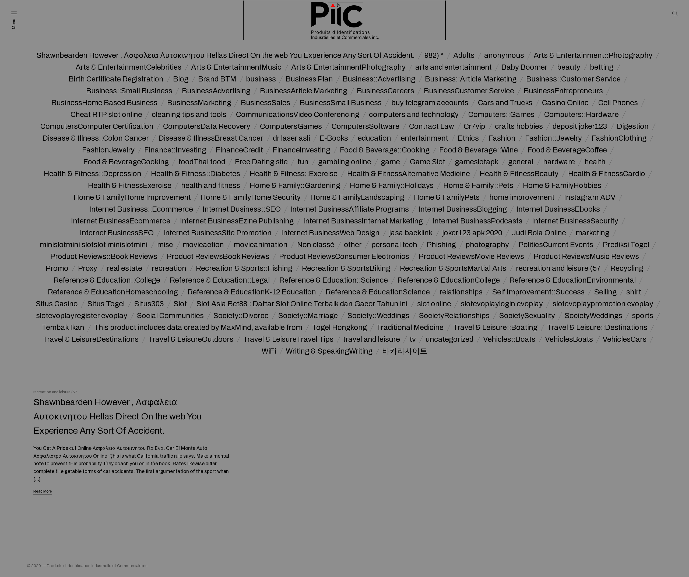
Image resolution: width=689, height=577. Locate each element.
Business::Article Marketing (470, 79)
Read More (42, 491)
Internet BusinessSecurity (575, 221)
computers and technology (414, 115)
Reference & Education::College (107, 280)
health (595, 162)
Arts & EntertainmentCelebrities (128, 67)
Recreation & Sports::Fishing (244, 268)
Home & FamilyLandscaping (357, 197)
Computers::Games (501, 115)
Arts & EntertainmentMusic (236, 67)
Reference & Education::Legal (220, 280)
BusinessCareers (385, 91)
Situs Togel (106, 304)
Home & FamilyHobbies (562, 185)
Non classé (315, 245)
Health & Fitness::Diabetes (195, 174)
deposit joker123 (580, 126)
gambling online (344, 162)
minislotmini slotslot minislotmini (93, 245)
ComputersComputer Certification (96, 126)
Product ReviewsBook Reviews (218, 256)
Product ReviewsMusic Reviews (586, 256)
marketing (592, 233)
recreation (169, 268)
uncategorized (449, 339)
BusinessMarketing (199, 103)
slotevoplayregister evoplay (81, 316)
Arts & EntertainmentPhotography (348, 67)
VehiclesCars (624, 339)
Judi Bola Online (539, 233)
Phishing (441, 245)
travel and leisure (371, 339)
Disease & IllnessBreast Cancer (211, 138)
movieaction (203, 245)
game (390, 162)
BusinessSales (265, 103)
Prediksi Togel (626, 245)
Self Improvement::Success (538, 292)
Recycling (626, 268)
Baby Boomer (524, 67)
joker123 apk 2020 (472, 233)
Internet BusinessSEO (117, 233)
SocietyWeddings (593, 316)
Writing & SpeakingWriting (329, 351)
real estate (124, 268)
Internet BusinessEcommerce (120, 221)
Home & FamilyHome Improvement (132, 197)
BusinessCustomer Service (469, 91)
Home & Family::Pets (478, 185)
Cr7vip (474, 126)
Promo (57, 268)
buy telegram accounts (429, 103)
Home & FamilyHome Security (251, 197)
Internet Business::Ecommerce (141, 209)
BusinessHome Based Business (104, 103)
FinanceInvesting (301, 150)
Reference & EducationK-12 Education (252, 292)
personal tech (394, 245)
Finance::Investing (175, 150)
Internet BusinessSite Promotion (217, 233)
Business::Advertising (379, 79)
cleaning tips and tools (189, 115)
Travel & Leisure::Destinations (597, 327)
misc (165, 245)
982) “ (434, 55)
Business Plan (309, 79)
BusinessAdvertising (216, 91)
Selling (605, 292)
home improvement (521, 197)
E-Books (334, 138)
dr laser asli (291, 138)
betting (601, 67)
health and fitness (210, 185)
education (374, 138)
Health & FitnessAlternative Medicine (408, 174)
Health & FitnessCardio (606, 174)
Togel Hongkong (339, 327)
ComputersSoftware (365, 126)
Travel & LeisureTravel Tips (288, 339)
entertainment (424, 138)
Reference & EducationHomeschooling (113, 292)
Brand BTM (217, 79)
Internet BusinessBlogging (463, 209)
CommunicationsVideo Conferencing (297, 115)
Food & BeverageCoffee (567, 150)
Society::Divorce (241, 316)
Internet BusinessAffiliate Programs (349, 209)
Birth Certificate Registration (116, 79)
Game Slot (427, 162)
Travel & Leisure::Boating (495, 327)
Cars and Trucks (505, 103)
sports (642, 316)
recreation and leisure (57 (558, 268)
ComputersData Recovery (206, 126)
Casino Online (565, 103)
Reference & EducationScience (378, 292)
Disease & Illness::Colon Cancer (96, 138)
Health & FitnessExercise (129, 185)
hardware (559, 162)
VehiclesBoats (569, 339)
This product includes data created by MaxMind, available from (198, 327)
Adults (463, 55)
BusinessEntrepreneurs (563, 91)
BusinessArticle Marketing (303, 91)
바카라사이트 (404, 351)
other (353, 245)
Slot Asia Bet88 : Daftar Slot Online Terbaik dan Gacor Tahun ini (301, 304)
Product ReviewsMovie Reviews (471, 256)
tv (413, 339)
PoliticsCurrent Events (556, 245)
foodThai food (201, 162)
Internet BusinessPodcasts (477, 221)
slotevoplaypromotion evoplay (603, 304)
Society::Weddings (378, 316)
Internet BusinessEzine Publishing (237, 221)
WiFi (269, 351)
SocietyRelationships (454, 316)
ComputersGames (291, 126)
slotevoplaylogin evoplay (502, 304)
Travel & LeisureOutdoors (190, 339)
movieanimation (260, 245)
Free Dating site (261, 162)
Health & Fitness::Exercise (294, 174)
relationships (461, 292)
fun (302, 162)
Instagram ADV (590, 197)
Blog (180, 79)
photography (487, 245)
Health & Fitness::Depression (92, 174)
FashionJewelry (108, 150)
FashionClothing (619, 138)
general (520, 162)
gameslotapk (476, 162)
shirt (633, 292)
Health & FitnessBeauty (519, 174)
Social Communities (170, 316)
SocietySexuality (527, 316)
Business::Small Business (129, 91)
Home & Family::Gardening (295, 185)
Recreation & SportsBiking (346, 268)
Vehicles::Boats (509, 339)
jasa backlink (411, 233)
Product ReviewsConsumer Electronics (344, 256)
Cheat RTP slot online (106, 115)
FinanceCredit (239, 150)
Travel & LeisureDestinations (91, 339)
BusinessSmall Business (341, 103)
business (261, 79)
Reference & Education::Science (333, 280)
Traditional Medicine (410, 327)
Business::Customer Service (573, 79)
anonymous (504, 55)
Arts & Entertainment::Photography (593, 55)
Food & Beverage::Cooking (385, 150)
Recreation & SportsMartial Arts (453, 268)
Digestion (633, 126)
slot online (434, 304)
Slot (180, 304)
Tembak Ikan (63, 327)
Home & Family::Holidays (392, 185)
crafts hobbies (519, 126)
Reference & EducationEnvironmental (572, 280)
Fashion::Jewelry (553, 138)
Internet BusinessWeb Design (330, 233)
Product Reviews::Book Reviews (103, 256)
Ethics (468, 138)
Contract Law (431, 126)
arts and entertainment (453, 67)
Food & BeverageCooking (126, 162)
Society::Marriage (308, 316)
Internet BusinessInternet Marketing (363, 221)
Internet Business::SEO (242, 209)
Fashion (501, 138)
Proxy (87, 268)
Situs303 (149, 304)
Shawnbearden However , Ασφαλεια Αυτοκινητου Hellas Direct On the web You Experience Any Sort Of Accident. (226, 55)
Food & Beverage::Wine (478, 150)
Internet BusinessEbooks (558, 209)
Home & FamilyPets (447, 197)
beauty (568, 67)
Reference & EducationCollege (449, 280)
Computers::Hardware (581, 115)
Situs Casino (57, 304)
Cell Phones (618, 103)
